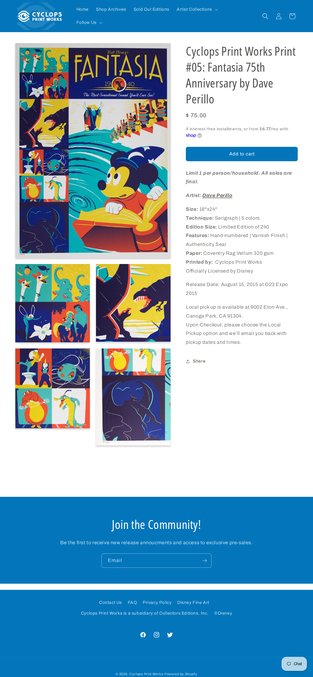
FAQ (132, 602)
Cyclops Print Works (146, 674)
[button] (196, 9)
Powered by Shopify (180, 674)
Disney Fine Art (193, 602)
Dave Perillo (217, 195)
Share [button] (199, 361)
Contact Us (110, 602)
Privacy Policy (157, 602)
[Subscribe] (204, 560)
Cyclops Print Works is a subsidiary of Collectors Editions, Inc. (144, 613)
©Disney (223, 613)
